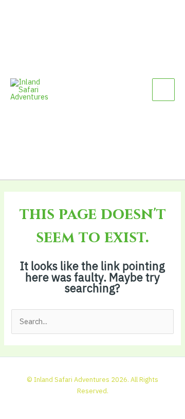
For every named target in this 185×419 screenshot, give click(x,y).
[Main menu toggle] (163, 89)
